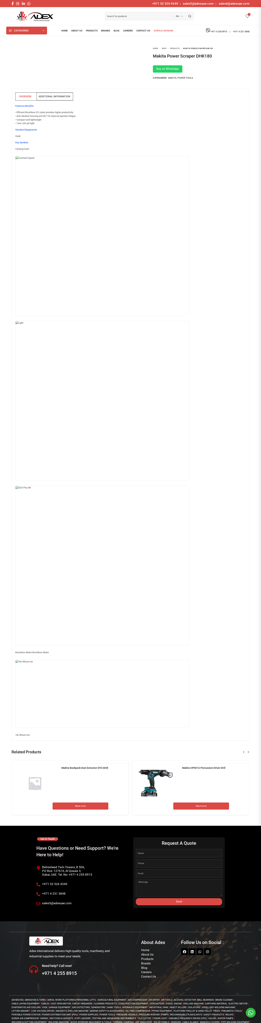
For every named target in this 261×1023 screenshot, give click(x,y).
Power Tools (185, 78)
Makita (172, 78)
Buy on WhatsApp (167, 68)
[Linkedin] (192, 951)
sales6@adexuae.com (233, 3)
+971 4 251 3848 (241, 31)
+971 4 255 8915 (219, 31)
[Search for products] (190, 16)
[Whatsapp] (199, 951)
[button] (244, 752)
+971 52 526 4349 (165, 3)
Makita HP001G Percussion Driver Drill (203, 767)
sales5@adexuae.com (198, 3)
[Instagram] (207, 951)
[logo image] (34, 16)
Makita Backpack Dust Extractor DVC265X (84, 767)
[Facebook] (184, 951)
